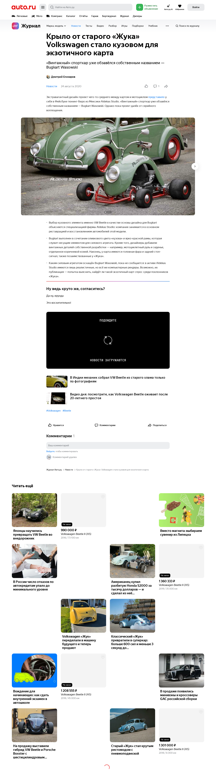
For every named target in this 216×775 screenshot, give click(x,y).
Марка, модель (54, 25)
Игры (124, 25)
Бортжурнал (109, 16)
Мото (39, 16)
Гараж (94, 16)
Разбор (113, 25)
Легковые (22, 16)
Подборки (138, 25)
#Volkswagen (53, 410)
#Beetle (67, 410)
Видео (100, 25)
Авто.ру (24, 7)
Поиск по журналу (189, 25)
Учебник (153, 25)
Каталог (70, 16)
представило (156, 97)
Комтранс (56, 16)
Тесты (89, 25)
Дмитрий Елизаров (63, 76)
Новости (76, 25)
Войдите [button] (50, 451)
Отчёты (83, 16)
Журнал (124, 16)
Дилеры (137, 16)
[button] (83, 510)
